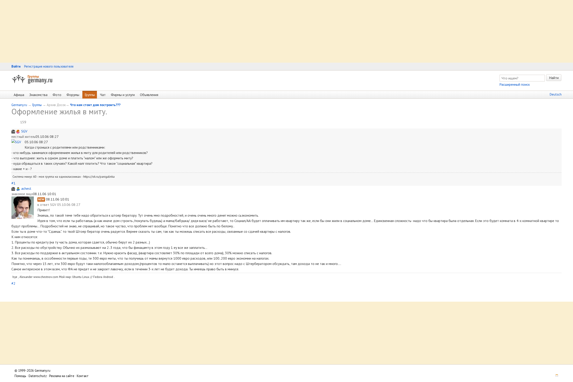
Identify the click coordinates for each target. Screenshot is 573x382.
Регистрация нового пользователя (48, 66)
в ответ (43, 204)
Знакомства (38, 94)
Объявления (149, 94)
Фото (57, 94)
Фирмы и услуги (123, 94)
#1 (13, 183)
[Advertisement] (134, 31)
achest (26, 188)
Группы (33, 76)
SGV (24, 131)
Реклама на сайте (61, 376)
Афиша (19, 94)
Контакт (83, 376)
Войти (16, 66)
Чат (103, 94)
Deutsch (556, 94)
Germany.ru (19, 105)
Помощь (20, 376)
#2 (13, 283)
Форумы (72, 94)
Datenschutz (38, 376)
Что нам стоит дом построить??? (95, 105)
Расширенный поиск (514, 84)
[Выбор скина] (555, 376)
